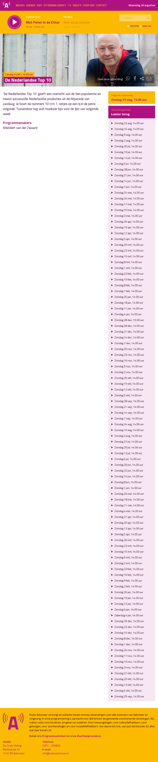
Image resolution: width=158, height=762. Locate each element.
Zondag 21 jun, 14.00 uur (128, 175)
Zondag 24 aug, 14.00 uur (129, 424)
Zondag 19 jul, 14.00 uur (128, 152)
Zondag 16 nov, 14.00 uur (129, 360)
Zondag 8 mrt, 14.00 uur (128, 262)
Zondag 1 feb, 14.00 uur (128, 291)
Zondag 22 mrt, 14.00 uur (129, 250)
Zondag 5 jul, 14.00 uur (127, 164)
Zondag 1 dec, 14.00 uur (128, 644)
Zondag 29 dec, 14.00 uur (129, 621)
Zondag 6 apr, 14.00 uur (128, 534)
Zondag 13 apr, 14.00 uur (128, 528)
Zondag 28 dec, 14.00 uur (129, 326)
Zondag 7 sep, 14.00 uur (128, 418)
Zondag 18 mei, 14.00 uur (129, 499)
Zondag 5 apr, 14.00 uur (128, 239)
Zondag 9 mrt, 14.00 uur (128, 557)
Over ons (89, 5)
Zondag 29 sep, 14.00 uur (129, 696)
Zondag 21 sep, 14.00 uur (129, 407)
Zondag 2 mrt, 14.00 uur (128, 563)
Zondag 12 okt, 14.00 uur (128, 389)
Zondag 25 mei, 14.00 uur (129, 494)
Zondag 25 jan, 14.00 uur (128, 297)
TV (69, 5)
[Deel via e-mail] (149, 79)
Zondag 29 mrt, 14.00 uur (129, 245)
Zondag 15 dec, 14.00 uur (129, 633)
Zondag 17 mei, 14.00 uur (129, 204)
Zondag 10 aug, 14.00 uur (129, 430)
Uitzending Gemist (55, 5)
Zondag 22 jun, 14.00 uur (128, 470)
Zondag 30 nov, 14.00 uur (129, 349)
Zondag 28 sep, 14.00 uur (129, 401)
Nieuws (20, 5)
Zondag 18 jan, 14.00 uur (128, 303)
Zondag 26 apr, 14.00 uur (128, 221)
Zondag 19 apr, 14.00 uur (128, 227)
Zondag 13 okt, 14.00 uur (128, 685)
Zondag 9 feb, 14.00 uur (128, 580)
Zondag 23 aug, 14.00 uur (129, 123)
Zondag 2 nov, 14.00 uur (128, 372)
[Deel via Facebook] (135, 79)
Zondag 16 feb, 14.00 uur (129, 575)
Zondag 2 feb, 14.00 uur (128, 586)
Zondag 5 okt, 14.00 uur (128, 395)
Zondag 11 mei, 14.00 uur (129, 505)
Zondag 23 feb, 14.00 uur (129, 569)
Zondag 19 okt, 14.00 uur (128, 384)
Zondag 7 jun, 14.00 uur (128, 187)
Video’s (77, 5)
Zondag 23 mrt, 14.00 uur (129, 546)
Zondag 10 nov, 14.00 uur (129, 662)
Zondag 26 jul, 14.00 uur (128, 146)
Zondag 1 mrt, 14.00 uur (128, 268)
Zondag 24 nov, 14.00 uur (129, 650)
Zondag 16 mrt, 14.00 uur (129, 551)
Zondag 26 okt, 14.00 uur (128, 378)
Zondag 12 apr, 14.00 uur (128, 233)
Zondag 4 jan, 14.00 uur (128, 314)
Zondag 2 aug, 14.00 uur (128, 140)
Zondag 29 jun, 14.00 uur (128, 465)
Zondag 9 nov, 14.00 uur (128, 366)
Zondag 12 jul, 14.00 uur (128, 158)
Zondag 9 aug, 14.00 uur (128, 135)
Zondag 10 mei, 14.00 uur (129, 210)
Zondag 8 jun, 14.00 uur (128, 482)
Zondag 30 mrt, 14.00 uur (129, 540)
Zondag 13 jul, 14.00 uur (128, 453)
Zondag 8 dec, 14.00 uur (128, 638)
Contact (101, 5)
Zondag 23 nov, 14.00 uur (129, 355)
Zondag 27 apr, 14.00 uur (128, 517)
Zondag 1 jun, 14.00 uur (128, 488)
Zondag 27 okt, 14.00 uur (128, 673)
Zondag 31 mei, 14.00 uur (129, 192)
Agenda (30, 5)
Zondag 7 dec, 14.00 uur (128, 343)
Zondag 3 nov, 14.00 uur (128, 667)
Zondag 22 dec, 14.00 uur (129, 627)
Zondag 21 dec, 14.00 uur (129, 331)
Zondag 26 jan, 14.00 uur (128, 592)
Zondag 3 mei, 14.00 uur (128, 216)
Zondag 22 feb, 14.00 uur (129, 274)
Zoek (148, 17)
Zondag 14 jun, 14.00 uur (128, 181)
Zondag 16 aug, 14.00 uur (129, 129)
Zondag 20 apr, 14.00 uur (128, 523)
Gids (39, 5)
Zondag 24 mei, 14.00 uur (129, 198)
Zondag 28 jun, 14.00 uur (128, 169)
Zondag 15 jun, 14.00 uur (128, 476)
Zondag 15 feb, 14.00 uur (129, 279)
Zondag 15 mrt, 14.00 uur (129, 256)
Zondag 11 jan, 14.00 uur (128, 308)
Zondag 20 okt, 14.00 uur (128, 679)
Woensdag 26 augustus (142, 5)
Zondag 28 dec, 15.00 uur (129, 320)
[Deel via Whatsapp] (128, 79)
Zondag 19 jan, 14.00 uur (128, 598)
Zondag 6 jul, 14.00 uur (127, 459)
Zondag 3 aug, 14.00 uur (128, 436)
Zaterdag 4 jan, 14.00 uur (128, 615)
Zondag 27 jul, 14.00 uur (128, 441)
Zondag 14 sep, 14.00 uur (129, 413)
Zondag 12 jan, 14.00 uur (128, 604)
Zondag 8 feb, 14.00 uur (128, 285)
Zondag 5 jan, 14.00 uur (128, 609)
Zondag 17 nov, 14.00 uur (129, 656)
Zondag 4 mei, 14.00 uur (128, 511)
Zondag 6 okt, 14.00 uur (128, 690)
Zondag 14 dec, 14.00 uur (129, 337)
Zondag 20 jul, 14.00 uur (128, 447)
